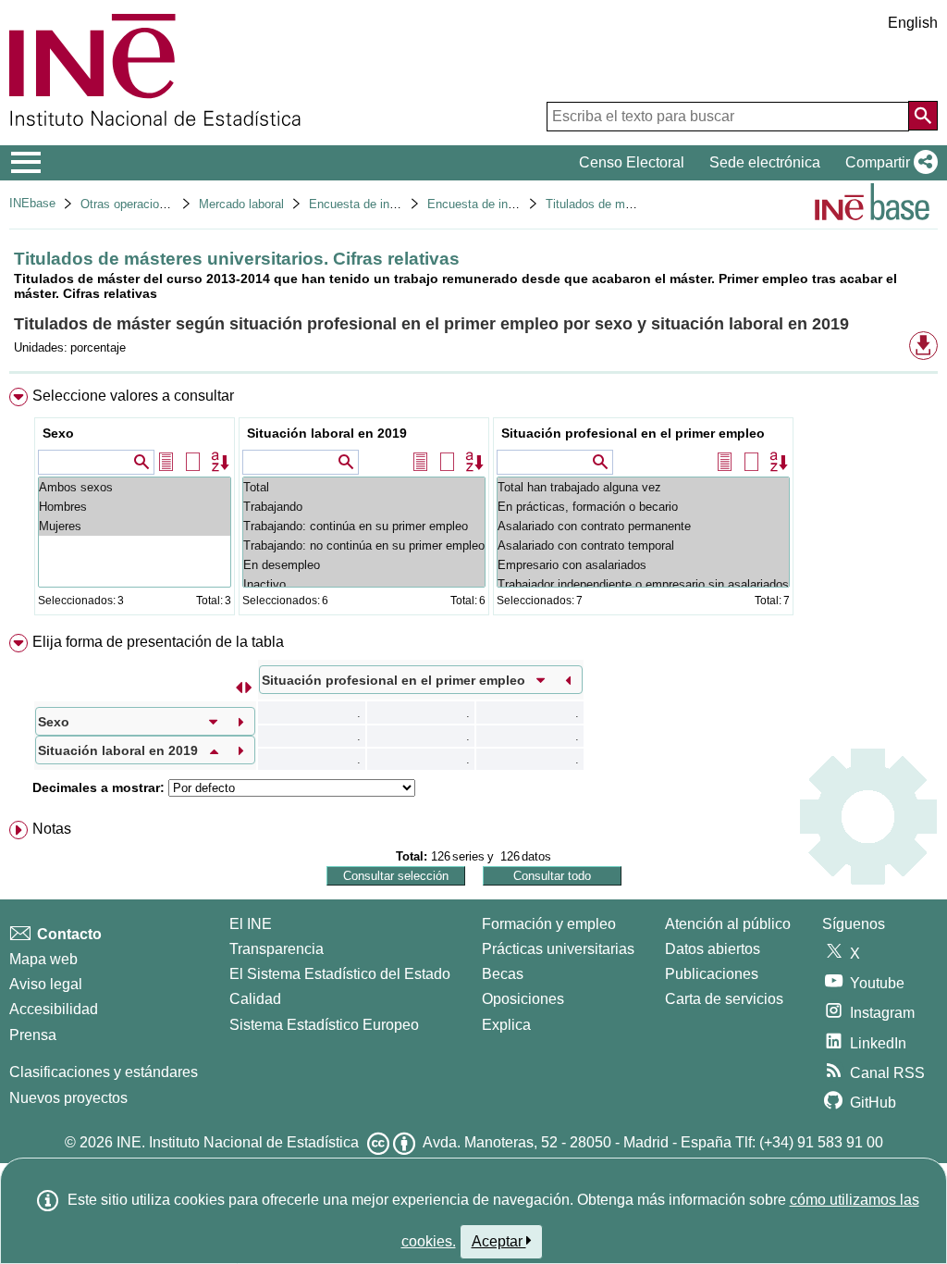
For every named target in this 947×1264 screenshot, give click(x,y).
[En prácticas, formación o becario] (643, 506)
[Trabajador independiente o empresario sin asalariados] (643, 584)
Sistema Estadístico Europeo (324, 1025)
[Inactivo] (364, 584)
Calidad (255, 999)
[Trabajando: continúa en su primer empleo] (364, 526)
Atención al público (728, 924)
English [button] (913, 23)
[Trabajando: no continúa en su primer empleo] (364, 545)
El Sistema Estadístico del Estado (339, 974)
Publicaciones (711, 974)
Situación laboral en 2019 (327, 433)
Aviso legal (45, 984)
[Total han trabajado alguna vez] (643, 487)
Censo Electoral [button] (631, 162)
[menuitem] (473, 506)
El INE (250, 924)
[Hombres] (134, 506)
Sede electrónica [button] (764, 162)
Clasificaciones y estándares (103, 1072)
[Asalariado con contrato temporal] (643, 545)
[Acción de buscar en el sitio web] (923, 115)
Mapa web (43, 959)
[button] (888, 163)
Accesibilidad (53, 1009)
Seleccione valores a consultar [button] (133, 395)
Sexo (58, 433)
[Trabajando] (364, 506)
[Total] (364, 487)
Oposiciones (523, 999)
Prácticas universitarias (558, 949)
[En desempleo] (364, 565)
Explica (506, 1025)
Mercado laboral (241, 204)
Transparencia (276, 949)
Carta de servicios (724, 999)
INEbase (32, 203)
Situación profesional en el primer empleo (633, 433)
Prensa (32, 1035)
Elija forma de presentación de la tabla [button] (158, 642)
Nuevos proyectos (68, 1098)
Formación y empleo (549, 924)
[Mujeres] (134, 526)
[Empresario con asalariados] (643, 565)
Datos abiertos (712, 949)
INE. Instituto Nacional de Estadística (238, 1142)
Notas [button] (51, 828)
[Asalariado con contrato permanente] (643, 526)
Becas (502, 974)
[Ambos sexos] (134, 487)
